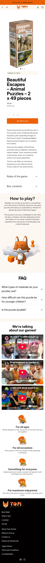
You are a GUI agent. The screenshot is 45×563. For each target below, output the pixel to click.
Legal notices (7, 546)
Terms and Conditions (10, 550)
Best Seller (6, 512)
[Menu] (2, 7)
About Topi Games (9, 529)
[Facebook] (20, 559)
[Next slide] (42, 2)
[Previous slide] (2, 2)
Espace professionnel (10, 541)
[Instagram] (24, 559)
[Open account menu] (38, 7)
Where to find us (8, 533)
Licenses (5, 520)
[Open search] (7, 7)
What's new (6, 516)
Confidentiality (7, 554)
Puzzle (4, 524)
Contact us (6, 537)
